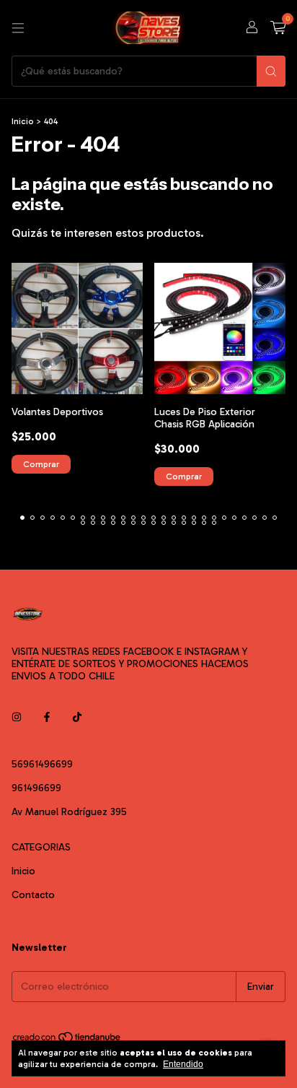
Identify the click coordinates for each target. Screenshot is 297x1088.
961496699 (36, 788)
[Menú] (18, 28)
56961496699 (42, 764)
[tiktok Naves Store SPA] (77, 717)
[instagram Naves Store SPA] (17, 717)
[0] (277, 28)
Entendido (183, 1064)
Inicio (23, 121)
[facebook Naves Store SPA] (47, 717)
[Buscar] (271, 71)
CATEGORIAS (41, 847)
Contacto (33, 895)
